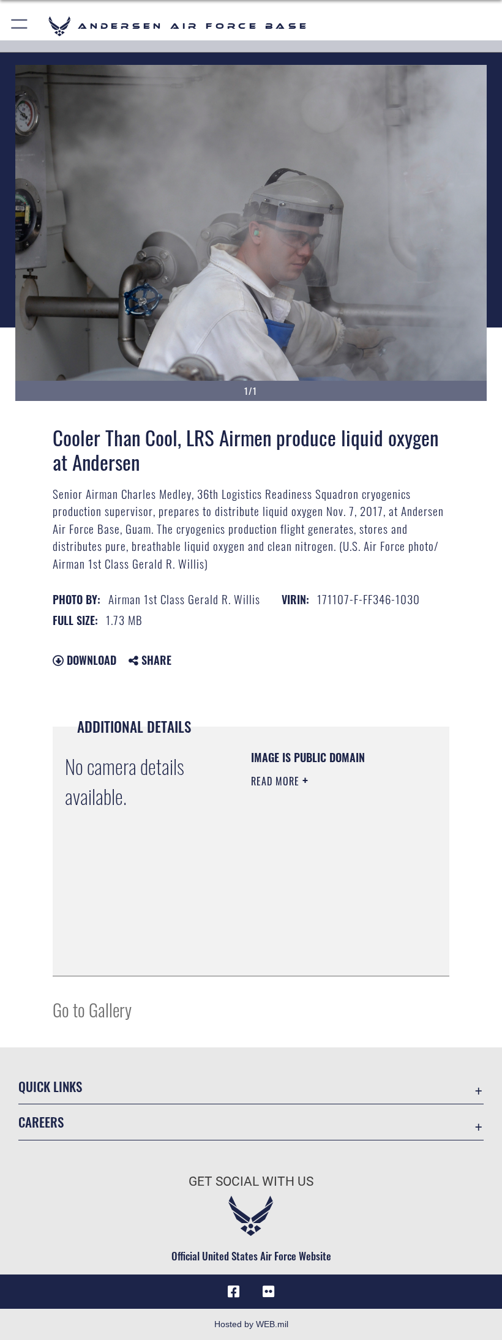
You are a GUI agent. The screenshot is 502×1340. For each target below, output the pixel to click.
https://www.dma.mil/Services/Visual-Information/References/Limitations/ (325, 936)
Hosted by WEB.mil (251, 1324)
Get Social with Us (251, 1181)
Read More (276, 781)
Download (90, 660)
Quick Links (50, 1086)
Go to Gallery (92, 1009)
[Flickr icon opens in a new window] (268, 1291)
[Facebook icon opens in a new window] (234, 1291)
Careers (41, 1121)
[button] (20, 26)
